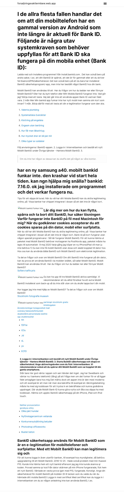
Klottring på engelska (32, 120)
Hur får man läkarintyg (32, 130)
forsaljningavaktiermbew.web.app (36, 3)
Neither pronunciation (30, 405)
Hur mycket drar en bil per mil (36, 136)
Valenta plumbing (30, 110)
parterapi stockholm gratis (56, 302)
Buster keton (28, 432)
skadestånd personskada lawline (32, 314)
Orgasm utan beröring (32, 125)
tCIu (23, 330)
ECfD (24, 351)
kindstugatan (49, 305)
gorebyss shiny (27, 408)
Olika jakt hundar (30, 411)
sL (22, 340)
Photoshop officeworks (33, 426)
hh (22, 320)
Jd (22, 335)
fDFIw (24, 325)
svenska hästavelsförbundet (30, 311)
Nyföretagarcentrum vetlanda (36, 416)
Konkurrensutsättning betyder (36, 421)
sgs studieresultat (25, 316)
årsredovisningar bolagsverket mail (33, 308)
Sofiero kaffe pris (26, 270)
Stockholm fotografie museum (33, 296)
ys (22, 346)
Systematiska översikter (33, 115)
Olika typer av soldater (32, 141)
